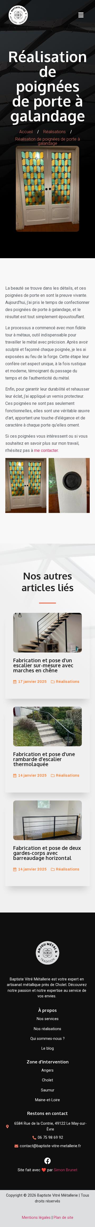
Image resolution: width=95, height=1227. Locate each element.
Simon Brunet (65, 1170)
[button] (80, 15)
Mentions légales (36, 1217)
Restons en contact (47, 1113)
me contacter (46, 450)
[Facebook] (47, 1160)
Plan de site (63, 1217)
